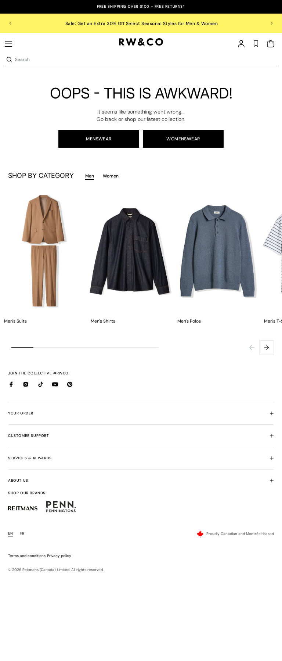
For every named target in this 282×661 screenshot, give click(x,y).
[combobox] (145, 59)
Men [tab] (89, 176)
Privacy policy (59, 555)
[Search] (9, 59)
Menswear (99, 139)
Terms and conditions (27, 555)
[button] (8, 43)
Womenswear (183, 139)
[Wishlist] (256, 43)
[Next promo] (267, 23)
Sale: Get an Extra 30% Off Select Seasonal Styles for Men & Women (141, 23)
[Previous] (252, 347)
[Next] (266, 347)
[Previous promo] (15, 23)
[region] (141, 23)
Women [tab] (111, 176)
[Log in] (241, 43)
